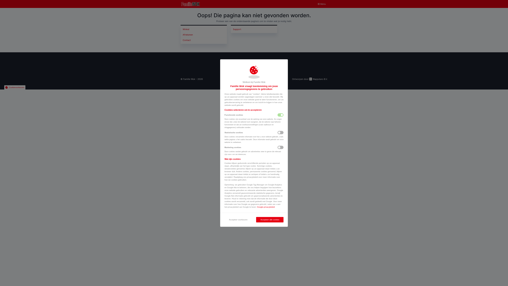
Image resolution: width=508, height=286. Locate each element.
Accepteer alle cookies (269, 219)
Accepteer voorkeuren (238, 219)
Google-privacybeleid (266, 207)
